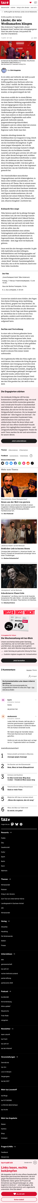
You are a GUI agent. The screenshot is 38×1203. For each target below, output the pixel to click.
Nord (3, 866)
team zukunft (5, 1034)
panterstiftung (6, 978)
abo (2, 960)
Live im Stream (6, 1072)
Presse (3, 945)
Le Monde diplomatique (9, 1105)
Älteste (35, 670)
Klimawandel (5, 885)
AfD (2, 908)
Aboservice (5, 1157)
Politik (3, 838)
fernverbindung (6, 1002)
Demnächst (5, 1062)
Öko (2, 843)
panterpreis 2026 (7, 983)
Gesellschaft (5, 847)
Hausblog (4, 931)
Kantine (3, 1129)
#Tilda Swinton (23, 450)
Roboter (4, 889)
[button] (35, 2)
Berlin (3, 861)
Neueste (28, 670)
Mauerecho (5, 1011)
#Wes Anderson (13, 450)
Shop (3, 1133)
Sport (3, 857)
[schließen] (35, 1162)
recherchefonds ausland (9, 973)
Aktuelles (4, 927)
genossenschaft (6, 964)
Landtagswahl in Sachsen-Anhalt (12, 903)
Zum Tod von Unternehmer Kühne (12, 899)
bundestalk (5, 997)
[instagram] (21, 825)
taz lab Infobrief (6, 1048)
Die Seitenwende (7, 936)
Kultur (3, 852)
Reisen (3, 1124)
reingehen (4, 1020)
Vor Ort (3, 1067)
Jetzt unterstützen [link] (19, 441)
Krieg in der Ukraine (8, 894)
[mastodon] (12, 825)
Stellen (3, 941)
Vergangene (5, 1076)
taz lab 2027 (5, 1081)
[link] (5, 7)
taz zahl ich (5, 969)
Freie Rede (4, 1016)
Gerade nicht (28, 1162)
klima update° (6, 1006)
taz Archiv (4, 1110)
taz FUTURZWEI (6, 1100)
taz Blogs (4, 1096)
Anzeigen (4, 1138)
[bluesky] (16, 825)
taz (5, 819)
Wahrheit (4, 871)
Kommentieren (14, 456)
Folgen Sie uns (5, 824)
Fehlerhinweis (24, 456)
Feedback (4, 1152)
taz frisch (4, 1039)
